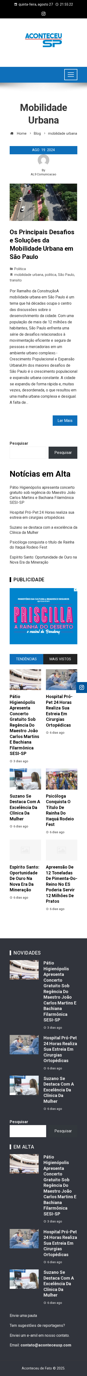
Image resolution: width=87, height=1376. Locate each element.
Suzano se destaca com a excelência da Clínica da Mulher (25, 807)
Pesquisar (19, 443)
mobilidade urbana (28, 275)
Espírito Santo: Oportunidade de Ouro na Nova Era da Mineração (43, 560)
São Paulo (66, 275)
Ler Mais (65, 420)
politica (50, 275)
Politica (20, 269)
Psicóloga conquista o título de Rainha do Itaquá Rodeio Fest (42, 545)
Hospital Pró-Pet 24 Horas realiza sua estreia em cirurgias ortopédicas (42, 515)
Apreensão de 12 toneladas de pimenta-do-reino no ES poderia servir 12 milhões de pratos (61, 884)
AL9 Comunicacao (43, 174)
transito (16, 280)
